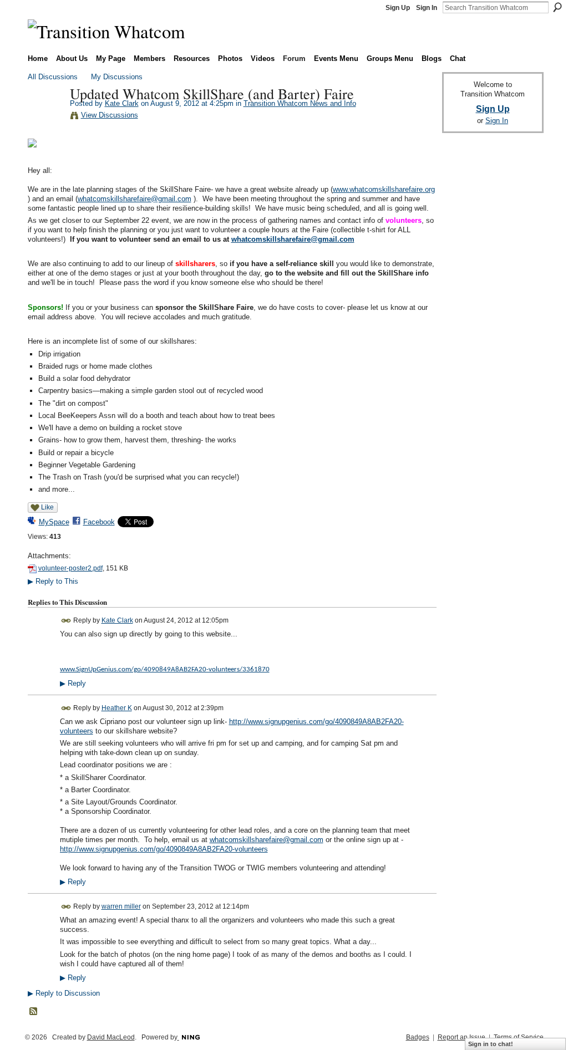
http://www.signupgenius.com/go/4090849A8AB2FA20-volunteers (164, 849)
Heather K (117, 708)
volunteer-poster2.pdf (70, 568)
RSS (34, 1012)
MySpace (54, 522)
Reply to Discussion (64, 993)
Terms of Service (519, 1037)
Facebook (99, 522)
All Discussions (53, 77)
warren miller (121, 906)
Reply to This (53, 581)
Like (47, 507)
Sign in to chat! (490, 1044)
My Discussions (117, 77)
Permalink (66, 620)
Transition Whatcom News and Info (300, 103)
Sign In (426, 8)
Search (557, 7)
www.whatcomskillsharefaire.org (384, 189)
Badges (417, 1037)
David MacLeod (111, 1037)
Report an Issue (461, 1037)
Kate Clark (122, 103)
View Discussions (109, 115)
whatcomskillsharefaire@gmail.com (134, 199)
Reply (73, 683)
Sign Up (398, 8)
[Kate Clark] (45, 117)
